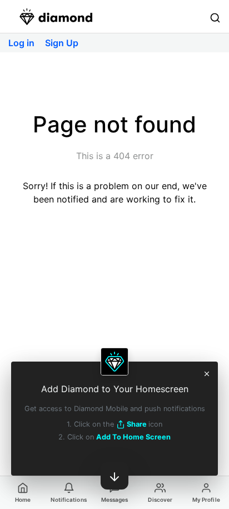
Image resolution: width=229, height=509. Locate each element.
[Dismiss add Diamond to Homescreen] (206, 372)
